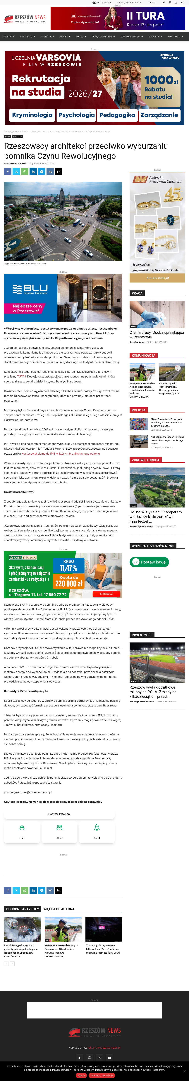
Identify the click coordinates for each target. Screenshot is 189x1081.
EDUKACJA (153, 36)
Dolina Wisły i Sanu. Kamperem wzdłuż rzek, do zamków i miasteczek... (156, 517)
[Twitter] (176, 2)
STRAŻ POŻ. (26, 36)
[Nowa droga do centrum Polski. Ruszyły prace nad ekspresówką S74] (172, 372)
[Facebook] (164, 2)
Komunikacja (143, 355)
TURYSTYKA (174, 36)
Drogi (162, 379)
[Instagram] (170, 2)
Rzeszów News (137, 342)
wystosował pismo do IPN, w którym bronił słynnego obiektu (60, 453)
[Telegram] (41, 171)
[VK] (50, 171)
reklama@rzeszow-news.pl (104, 1047)
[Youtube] (182, 2)
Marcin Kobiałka (18, 163)
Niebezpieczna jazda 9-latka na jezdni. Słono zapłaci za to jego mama (167, 440)
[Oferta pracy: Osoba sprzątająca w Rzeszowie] (157, 314)
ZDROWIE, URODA (130, 36)
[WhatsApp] (24, 171)
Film (88, 940)
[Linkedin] (33, 171)
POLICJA (7, 36)
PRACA (137, 293)
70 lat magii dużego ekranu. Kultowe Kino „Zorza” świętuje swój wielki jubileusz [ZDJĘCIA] (102, 949)
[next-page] (12, 964)
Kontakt (151, 2)
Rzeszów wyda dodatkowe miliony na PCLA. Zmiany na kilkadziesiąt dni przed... (153, 692)
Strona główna (11, 131)
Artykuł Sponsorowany (141, 526)
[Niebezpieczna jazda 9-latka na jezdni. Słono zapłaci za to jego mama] (139, 441)
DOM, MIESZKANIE (102, 36)
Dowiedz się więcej (102, 1075)
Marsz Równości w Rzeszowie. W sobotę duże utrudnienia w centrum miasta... (167, 422)
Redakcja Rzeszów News (142, 701)
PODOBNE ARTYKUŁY (22, 909)
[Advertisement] (63, 862)
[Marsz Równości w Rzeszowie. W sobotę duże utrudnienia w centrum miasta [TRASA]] (139, 424)
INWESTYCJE (142, 635)
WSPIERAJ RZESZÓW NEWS (153, 546)
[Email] (58, 171)
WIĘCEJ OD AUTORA (58, 909)
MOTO (79, 36)
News (25, 131)
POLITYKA (46, 36)
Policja (138, 410)
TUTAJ (21, 376)
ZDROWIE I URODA (145, 460)
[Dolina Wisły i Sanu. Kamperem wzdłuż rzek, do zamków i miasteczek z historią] (157, 487)
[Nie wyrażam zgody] (184, 1071)
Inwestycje (135, 681)
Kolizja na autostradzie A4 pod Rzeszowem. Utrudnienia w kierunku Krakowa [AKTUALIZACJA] (142, 390)
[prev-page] (6, 964)
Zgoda (81, 1075)
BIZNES (64, 36)
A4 (47, 940)
